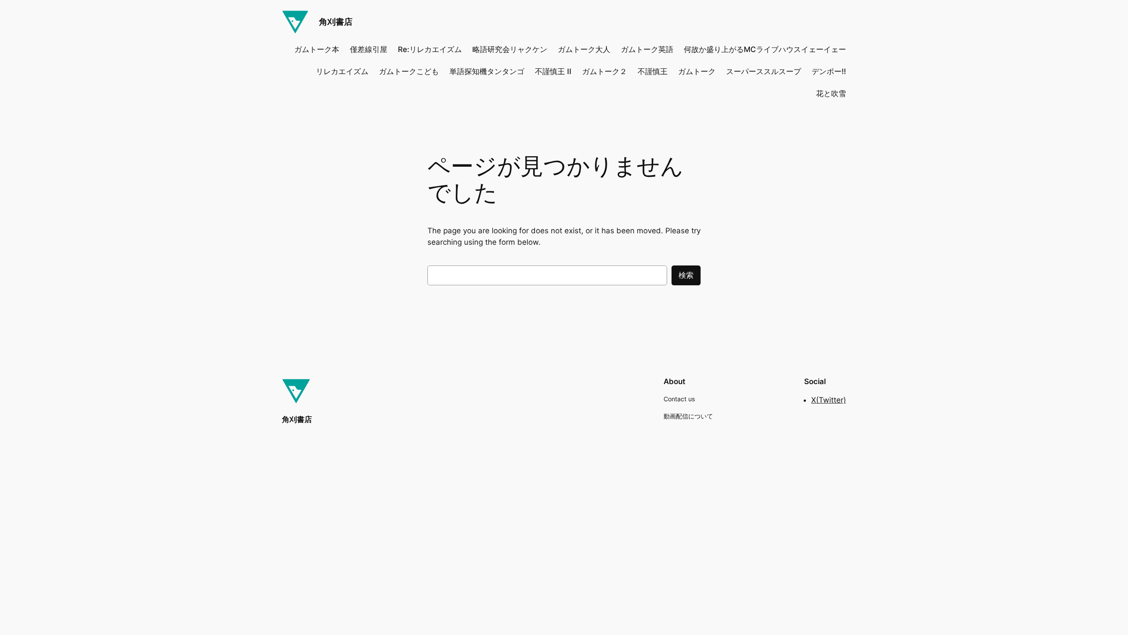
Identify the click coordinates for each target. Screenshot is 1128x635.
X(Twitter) (828, 400)
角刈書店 (335, 21)
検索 (686, 275)
